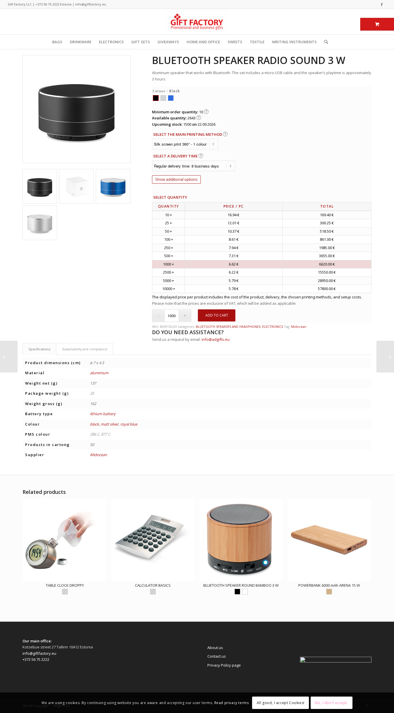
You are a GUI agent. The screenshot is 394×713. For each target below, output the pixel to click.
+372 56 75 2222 (47, 4)
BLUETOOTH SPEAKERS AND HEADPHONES (228, 326)
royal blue (128, 424)
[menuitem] (324, 42)
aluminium (99, 372)
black (94, 424)
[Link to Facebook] (382, 4)
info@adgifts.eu (216, 339)
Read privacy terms (231, 702)
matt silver (110, 424)
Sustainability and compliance (84, 349)
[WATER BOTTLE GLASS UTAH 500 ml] (385, 357)
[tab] (39, 349)
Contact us (216, 656)
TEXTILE (257, 41)
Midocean (298, 326)
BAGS (57, 41)
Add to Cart (216, 315)
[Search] (324, 42)
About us (215, 647)
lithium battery (103, 413)
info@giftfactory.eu (90, 4)
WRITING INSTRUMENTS (294, 41)
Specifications (39, 349)
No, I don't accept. (331, 702)
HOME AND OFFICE (203, 41)
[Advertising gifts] (197, 21)
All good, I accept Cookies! (281, 702)
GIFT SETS (140, 41)
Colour (159, 91)
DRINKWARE (80, 41)
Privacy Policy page (224, 665)
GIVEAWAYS (168, 41)
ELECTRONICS (111, 41)
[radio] (156, 98)
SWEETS (235, 41)
